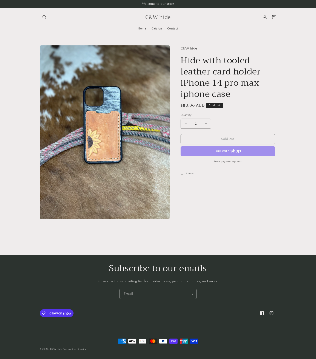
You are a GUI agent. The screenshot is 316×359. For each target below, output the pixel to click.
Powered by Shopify (74, 349)
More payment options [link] (228, 161)
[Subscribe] (191, 294)
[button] (44, 17)
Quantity (186, 114)
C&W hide (56, 349)
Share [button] (190, 173)
